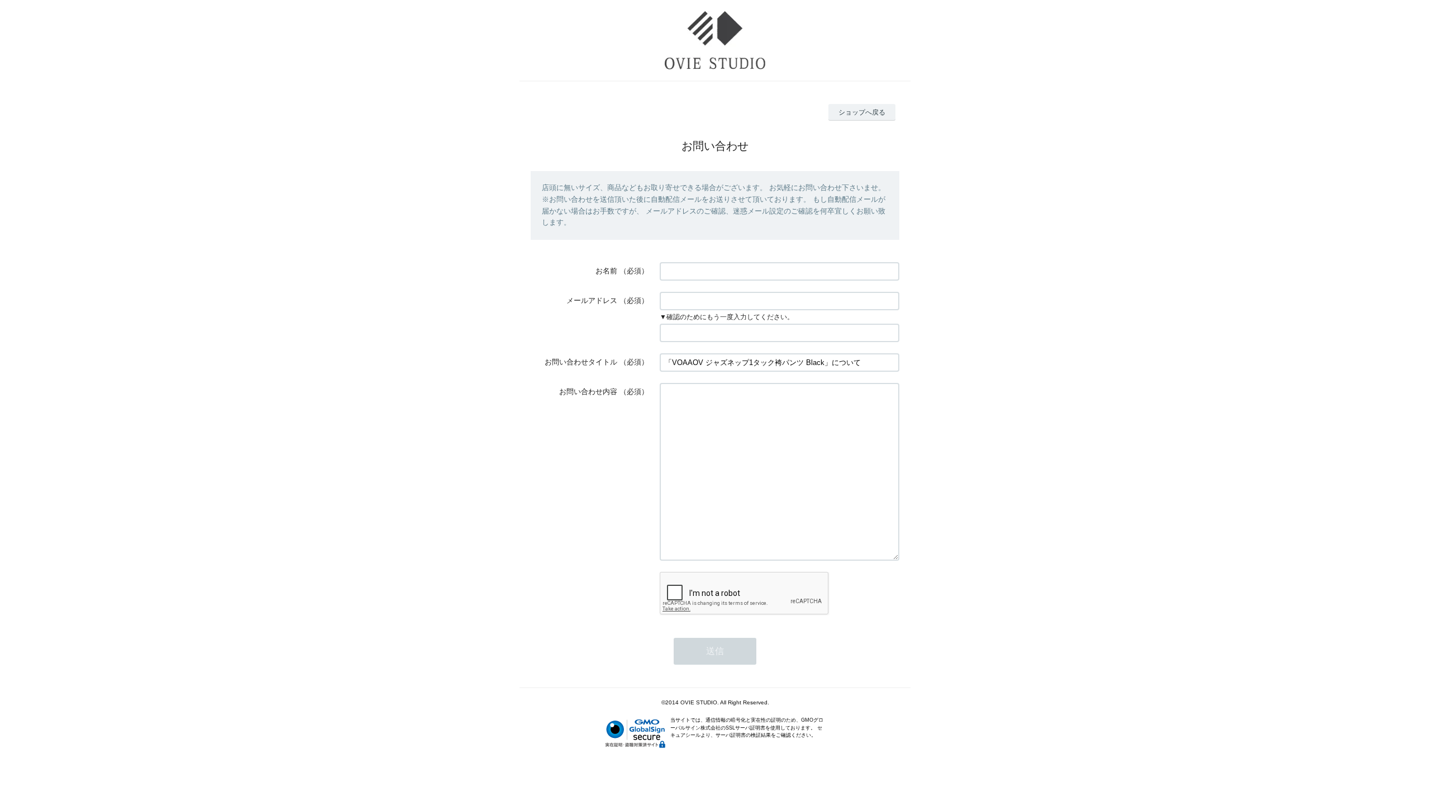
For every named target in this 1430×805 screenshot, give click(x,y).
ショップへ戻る (861, 112)
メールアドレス (591, 300)
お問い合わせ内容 (588, 391)
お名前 (606, 271)
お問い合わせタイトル (581, 362)
